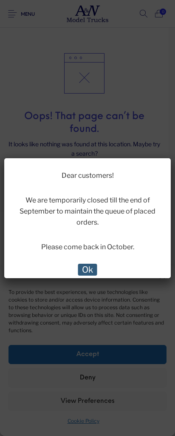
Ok (87, 270)
